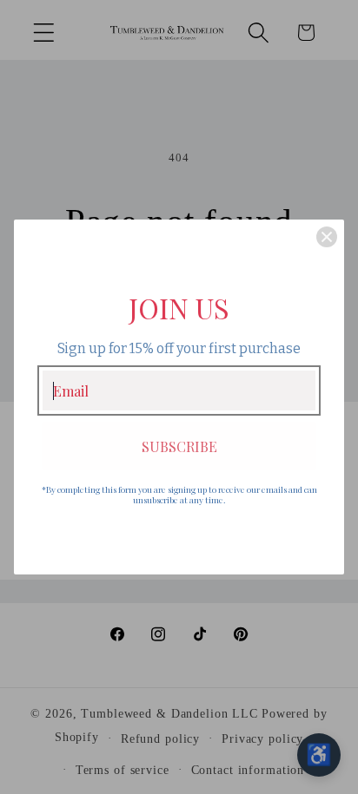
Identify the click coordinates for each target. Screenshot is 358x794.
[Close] (326, 236)
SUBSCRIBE (179, 446)
